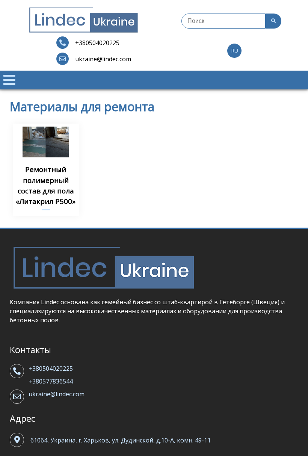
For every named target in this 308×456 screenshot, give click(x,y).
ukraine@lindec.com (57, 394)
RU (234, 50)
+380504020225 (51, 368)
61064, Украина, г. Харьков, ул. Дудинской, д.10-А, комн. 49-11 (120, 440)
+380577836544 (51, 381)
